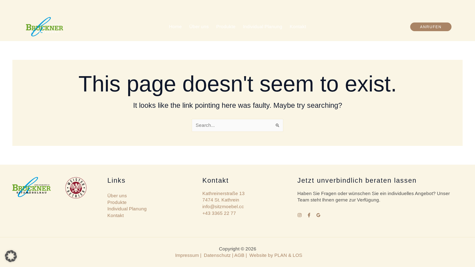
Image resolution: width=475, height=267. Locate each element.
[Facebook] (309, 215)
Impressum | (188, 255)
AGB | (241, 255)
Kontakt (298, 26)
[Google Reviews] (318, 215)
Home (175, 26)
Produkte (226, 26)
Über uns (199, 26)
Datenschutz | (218, 255)
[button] (430, 26)
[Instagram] (299, 215)
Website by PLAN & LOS (275, 255)
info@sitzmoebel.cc (223, 206)
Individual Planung (262, 26)
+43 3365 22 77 (219, 213)
